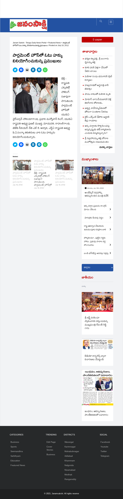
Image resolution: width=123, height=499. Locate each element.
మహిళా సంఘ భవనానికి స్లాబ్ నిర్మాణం (98, 78)
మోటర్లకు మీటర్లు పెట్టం (94, 218)
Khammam (69, 460)
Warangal (69, 442)
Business (14, 442)
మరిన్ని (84, 286)
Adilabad (68, 456)
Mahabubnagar (71, 451)
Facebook (105, 442)
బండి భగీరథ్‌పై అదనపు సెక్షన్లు (96, 253)
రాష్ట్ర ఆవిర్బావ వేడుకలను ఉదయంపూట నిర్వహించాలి (95, 228)
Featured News (17, 465)
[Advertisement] (64, 8)
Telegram (104, 456)
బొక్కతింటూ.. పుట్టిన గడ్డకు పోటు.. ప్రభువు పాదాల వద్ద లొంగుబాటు (95, 241)
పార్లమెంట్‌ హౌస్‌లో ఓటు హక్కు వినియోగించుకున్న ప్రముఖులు (21, 177)
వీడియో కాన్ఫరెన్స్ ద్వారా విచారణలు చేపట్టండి (95, 358)
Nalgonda (69, 465)
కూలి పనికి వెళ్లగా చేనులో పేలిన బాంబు (96, 69)
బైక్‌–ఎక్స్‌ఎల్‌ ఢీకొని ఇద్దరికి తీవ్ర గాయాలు (97, 119)
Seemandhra (16, 451)
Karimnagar (70, 446)
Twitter (103, 451)
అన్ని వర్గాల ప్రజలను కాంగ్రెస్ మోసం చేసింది (95, 208)
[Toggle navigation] (110, 22)
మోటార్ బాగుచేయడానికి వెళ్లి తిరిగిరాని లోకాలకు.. (98, 101)
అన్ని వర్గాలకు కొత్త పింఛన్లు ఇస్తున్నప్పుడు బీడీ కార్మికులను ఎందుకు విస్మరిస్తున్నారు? (98, 129)
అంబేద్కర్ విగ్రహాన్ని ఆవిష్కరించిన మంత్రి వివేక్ (97, 194)
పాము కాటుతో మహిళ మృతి (98, 94)
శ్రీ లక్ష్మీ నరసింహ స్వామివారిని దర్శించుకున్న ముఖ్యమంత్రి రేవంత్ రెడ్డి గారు (96, 323)
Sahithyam (15, 456)
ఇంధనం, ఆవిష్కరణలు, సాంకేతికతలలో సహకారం (96, 413)
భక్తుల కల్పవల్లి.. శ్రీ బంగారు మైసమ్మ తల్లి (97, 61)
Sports (13, 446)
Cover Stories (49, 448)
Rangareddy (70, 479)
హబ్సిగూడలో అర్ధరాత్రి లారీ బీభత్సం (97, 87)
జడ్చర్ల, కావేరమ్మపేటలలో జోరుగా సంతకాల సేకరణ (96, 110)
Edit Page (51, 442)
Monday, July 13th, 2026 (95, 188)
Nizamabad (69, 470)
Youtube (104, 446)
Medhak (68, 474)
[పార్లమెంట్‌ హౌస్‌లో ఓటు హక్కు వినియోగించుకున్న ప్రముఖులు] (22, 165)
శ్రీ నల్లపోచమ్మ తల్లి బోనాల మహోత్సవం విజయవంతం (97, 140)
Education (15, 460)
